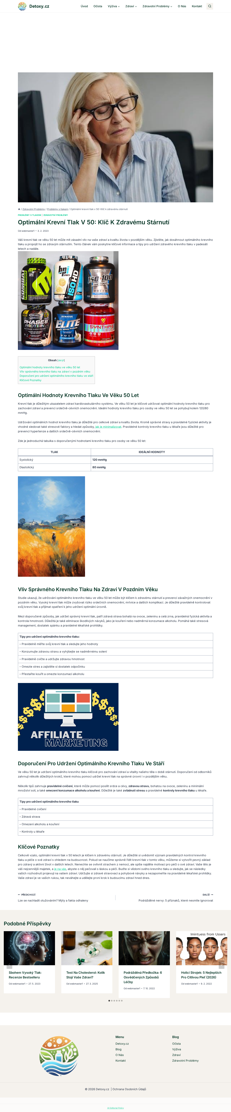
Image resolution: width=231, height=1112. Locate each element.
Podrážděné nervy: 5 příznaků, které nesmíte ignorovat (176, 897)
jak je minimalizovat (108, 426)
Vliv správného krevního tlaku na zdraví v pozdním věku (55, 371)
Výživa (176, 1049)
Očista (98, 6)
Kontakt (197, 6)
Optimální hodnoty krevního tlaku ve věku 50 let (50, 367)
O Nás (182, 6)
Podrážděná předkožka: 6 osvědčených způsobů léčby (143, 977)
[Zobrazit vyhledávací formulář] (209, 6)
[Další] (221, 964)
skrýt (61, 360)
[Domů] (19, 209)
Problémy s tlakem (29, 215)
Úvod (84, 6)
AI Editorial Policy (115, 1108)
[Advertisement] (115, 36)
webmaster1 (28, 230)
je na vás (60, 869)
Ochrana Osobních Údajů (129, 1089)
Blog (118, 1049)
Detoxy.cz (122, 1043)
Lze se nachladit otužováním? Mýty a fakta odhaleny (53, 897)
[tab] (109, 1000)
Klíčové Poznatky (30, 380)
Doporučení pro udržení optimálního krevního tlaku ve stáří (56, 375)
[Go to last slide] (9, 964)
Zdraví (176, 1055)
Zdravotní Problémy (55, 215)
